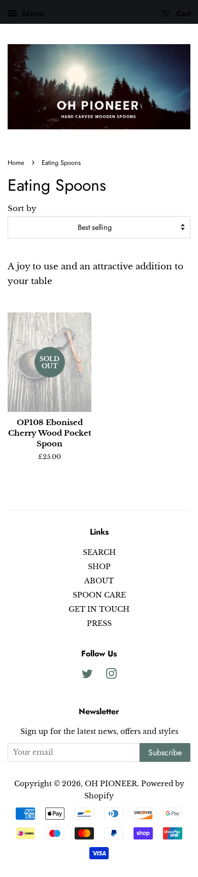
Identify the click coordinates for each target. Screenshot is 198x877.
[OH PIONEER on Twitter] (87, 675)
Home (16, 162)
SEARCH (99, 552)
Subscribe (165, 752)
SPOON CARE (99, 595)
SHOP (99, 566)
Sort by (22, 208)
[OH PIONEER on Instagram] (111, 675)
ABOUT (99, 580)
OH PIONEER (111, 783)
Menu (32, 13)
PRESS (99, 623)
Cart (182, 14)
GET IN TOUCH (99, 609)
